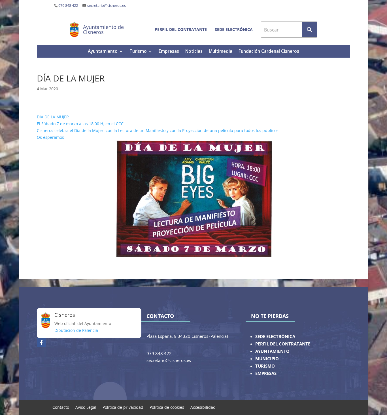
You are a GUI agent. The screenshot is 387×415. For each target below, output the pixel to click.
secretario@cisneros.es (106, 5)
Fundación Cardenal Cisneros (269, 51)
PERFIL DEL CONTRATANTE (282, 344)
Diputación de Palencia (76, 330)
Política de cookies (167, 406)
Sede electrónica (234, 29)
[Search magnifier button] (309, 29)
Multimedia (220, 51)
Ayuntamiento (103, 51)
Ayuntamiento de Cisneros (103, 29)
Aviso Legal (85, 406)
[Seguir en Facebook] (41, 342)
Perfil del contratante (181, 29)
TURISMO (265, 366)
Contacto (60, 406)
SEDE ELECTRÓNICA (275, 336)
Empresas (169, 51)
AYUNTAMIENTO (272, 351)
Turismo (138, 51)
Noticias (194, 51)
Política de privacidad (123, 406)
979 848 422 (68, 5)
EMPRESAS (266, 373)
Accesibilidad (203, 406)
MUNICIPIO (267, 359)
